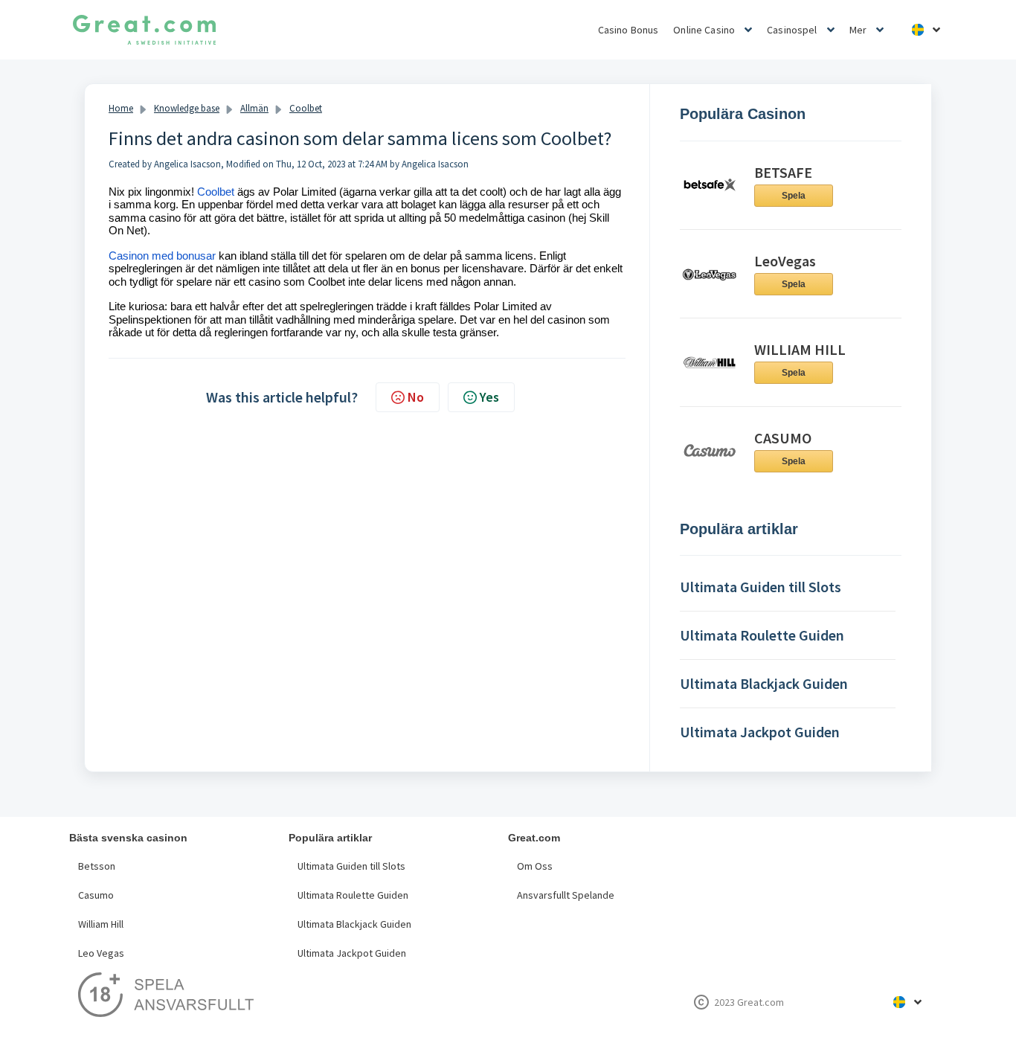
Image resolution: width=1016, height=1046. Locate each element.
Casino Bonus (628, 29)
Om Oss (535, 866)
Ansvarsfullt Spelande (565, 895)
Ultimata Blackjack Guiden (354, 924)
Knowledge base (186, 108)
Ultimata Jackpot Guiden (352, 953)
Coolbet (305, 108)
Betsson (96, 866)
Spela (794, 195)
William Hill (100, 924)
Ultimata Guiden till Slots (351, 866)
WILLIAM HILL (800, 349)
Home (121, 108)
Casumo (96, 895)
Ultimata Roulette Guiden (353, 895)
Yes (489, 396)
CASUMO (782, 438)
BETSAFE (783, 172)
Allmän (254, 108)
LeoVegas (785, 260)
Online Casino (704, 29)
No (416, 396)
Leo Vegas (101, 953)
